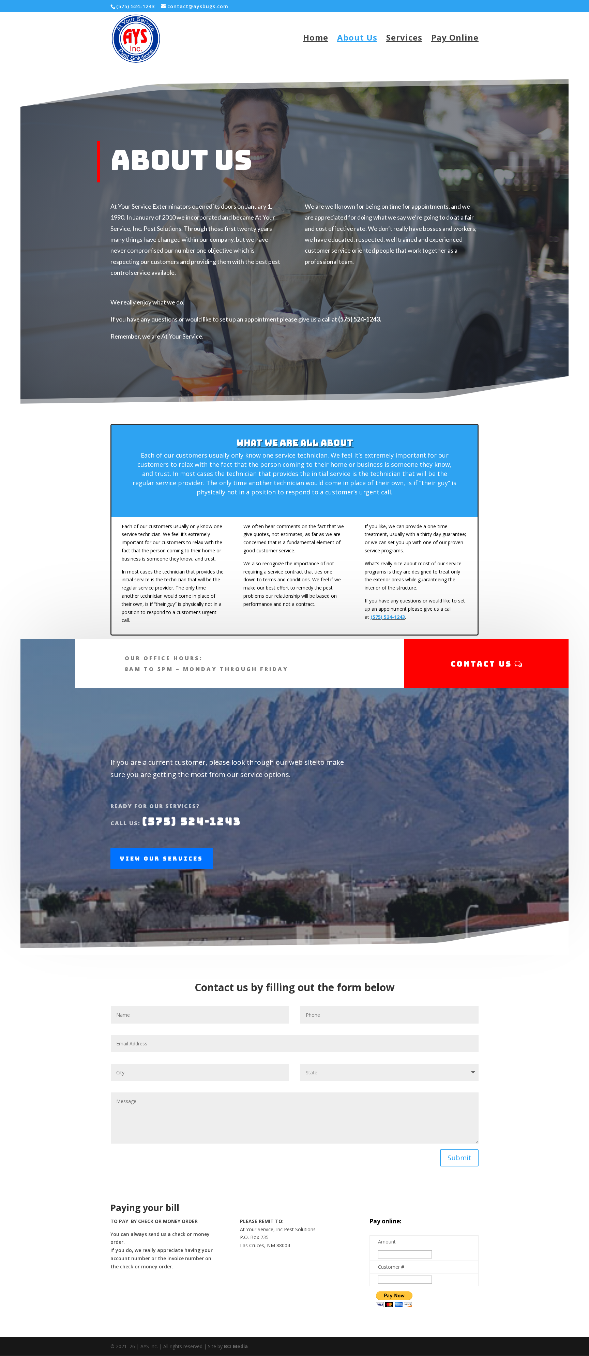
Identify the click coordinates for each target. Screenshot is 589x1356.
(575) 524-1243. (359, 319)
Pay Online (455, 39)
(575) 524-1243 (388, 617)
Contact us (481, 664)
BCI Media (236, 1346)
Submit (459, 1157)
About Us (357, 39)
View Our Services (161, 858)
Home (315, 39)
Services (404, 39)
